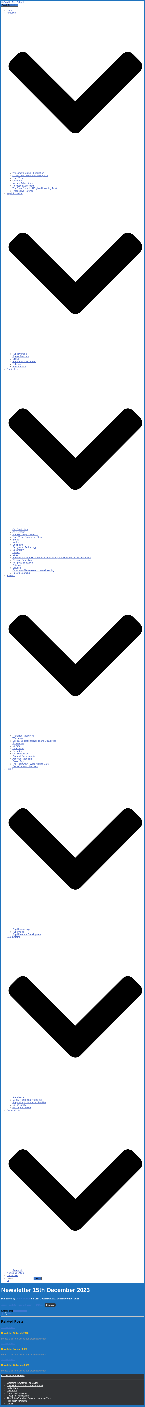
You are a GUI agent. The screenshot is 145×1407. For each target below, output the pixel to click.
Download (50, 1305)
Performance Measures (24, 361)
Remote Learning (21, 573)
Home (10, 10)
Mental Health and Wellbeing (27, 1100)
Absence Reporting (22, 759)
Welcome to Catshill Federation (28, 173)
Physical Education (22, 560)
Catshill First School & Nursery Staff (30, 175)
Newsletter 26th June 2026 (15, 1365)
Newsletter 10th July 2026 (14, 1333)
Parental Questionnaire (24, 756)
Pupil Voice (18, 932)
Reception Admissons (23, 186)
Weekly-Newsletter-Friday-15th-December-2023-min (22, 1305)
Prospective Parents (22, 191)
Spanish (16, 568)
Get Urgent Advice (21, 1107)
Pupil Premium (19, 354)
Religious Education (22, 562)
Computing (18, 545)
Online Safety (19, 1105)
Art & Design (18, 532)
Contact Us (12, 1275)
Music (15, 555)
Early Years (18, 178)
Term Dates (18, 748)
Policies (16, 364)
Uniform (16, 746)
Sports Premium (20, 356)
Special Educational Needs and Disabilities (34, 741)
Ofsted (15, 359)
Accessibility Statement (12, 1375)
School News (20, 1311)
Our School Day (20, 753)
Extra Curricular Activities (25, 766)
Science (16, 565)
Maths (15, 542)
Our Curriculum (20, 529)
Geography (18, 550)
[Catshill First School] (12, 2)
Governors (17, 180)
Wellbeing (17, 738)
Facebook (17, 1270)
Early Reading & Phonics (25, 534)
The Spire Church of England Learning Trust (34, 188)
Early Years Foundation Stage (27, 537)
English (16, 539)
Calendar (17, 751)
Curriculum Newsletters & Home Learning (33, 570)
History (16, 552)
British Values (19, 366)
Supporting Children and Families (29, 1102)
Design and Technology (24, 547)
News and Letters (15, 1273)
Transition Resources (23, 736)
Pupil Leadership (21, 929)
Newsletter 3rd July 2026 (14, 1349)
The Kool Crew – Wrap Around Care (30, 764)
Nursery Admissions (22, 183)
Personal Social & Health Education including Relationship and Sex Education (51, 557)
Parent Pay (18, 761)
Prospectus (18, 743)
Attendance (18, 1097)
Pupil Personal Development (26, 934)
